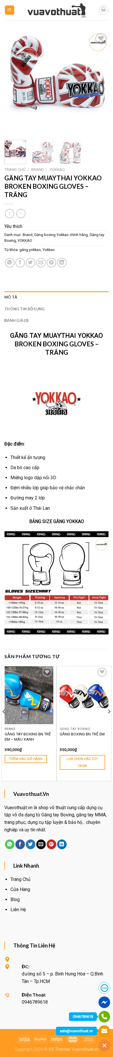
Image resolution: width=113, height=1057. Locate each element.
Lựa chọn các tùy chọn (82, 762)
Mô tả (10, 297)
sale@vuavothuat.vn (76, 1031)
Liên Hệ (18, 909)
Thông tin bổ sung (24, 309)
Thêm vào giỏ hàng (26, 759)
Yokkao (49, 250)
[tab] (56, 297)
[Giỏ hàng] (103, 10)
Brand (37, 169)
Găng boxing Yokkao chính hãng (61, 235)
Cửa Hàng (20, 889)
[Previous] (13, 83)
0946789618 (83, 1016)
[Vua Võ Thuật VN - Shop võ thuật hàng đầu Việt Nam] (56, 10)
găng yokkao (30, 250)
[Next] (99, 83)
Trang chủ (14, 169)
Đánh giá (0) (16, 320)
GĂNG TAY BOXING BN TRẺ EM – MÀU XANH (28, 736)
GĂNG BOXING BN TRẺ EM (82, 734)
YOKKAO (57, 169)
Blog (15, 899)
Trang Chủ (20, 879)
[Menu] (9, 10)
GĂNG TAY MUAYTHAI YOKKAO (56, 335)
